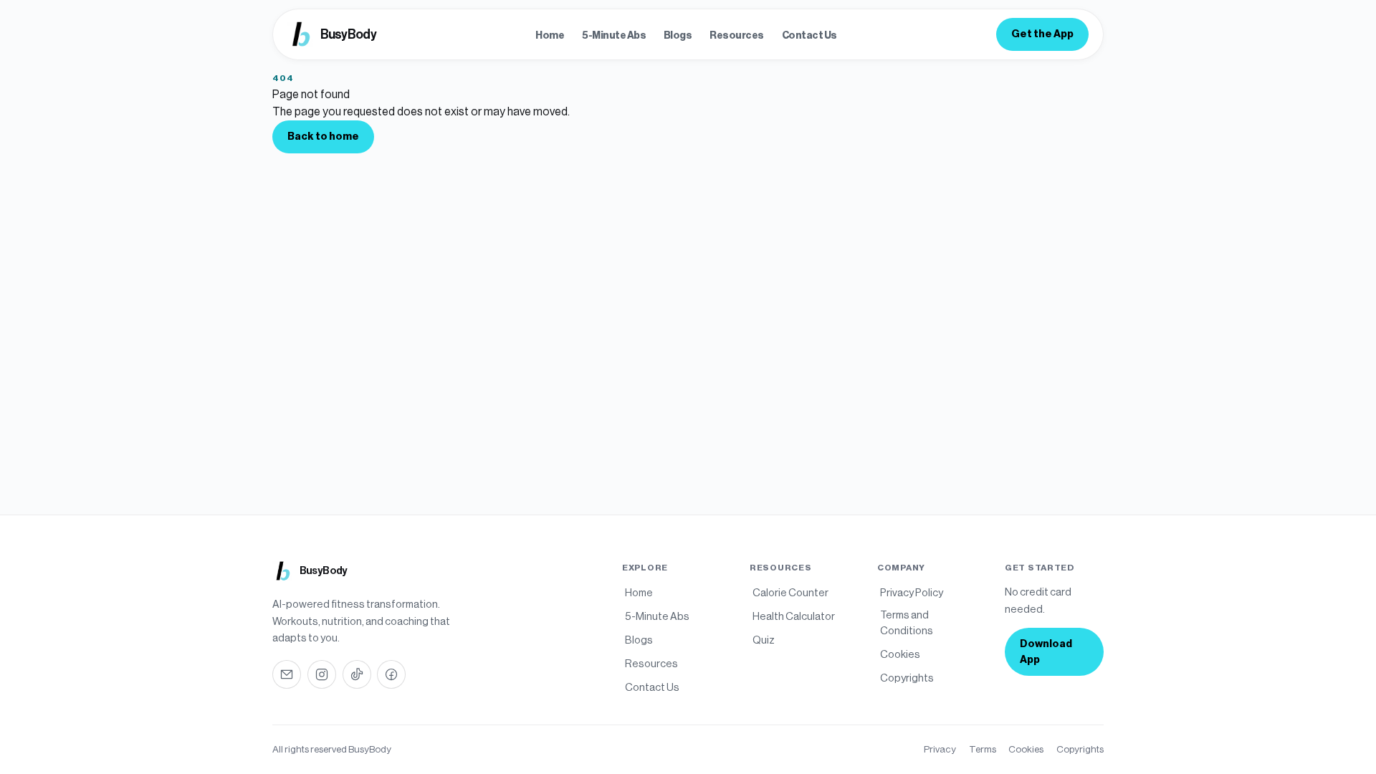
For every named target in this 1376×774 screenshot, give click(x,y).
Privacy (940, 749)
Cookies (1025, 749)
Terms (982, 749)
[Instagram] (321, 674)
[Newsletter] (286, 674)
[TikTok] (357, 674)
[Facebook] (391, 674)
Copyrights (1080, 749)
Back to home (323, 136)
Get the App (1042, 34)
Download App (1046, 652)
